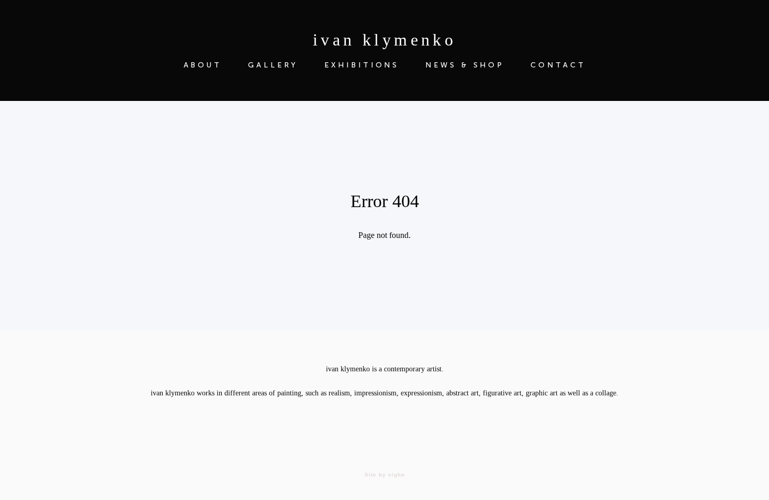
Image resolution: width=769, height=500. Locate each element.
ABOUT (203, 65)
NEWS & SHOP (464, 65)
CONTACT (557, 65)
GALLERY (273, 65)
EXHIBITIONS (361, 65)
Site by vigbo (385, 475)
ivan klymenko (384, 39)
